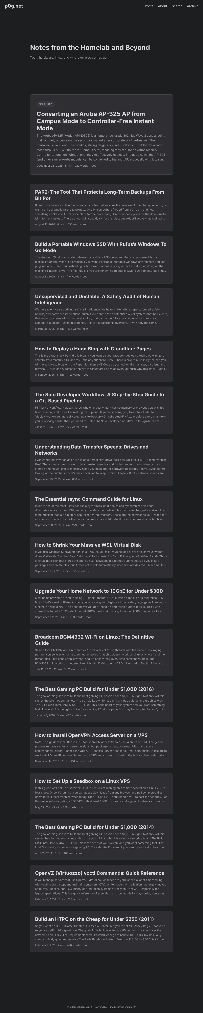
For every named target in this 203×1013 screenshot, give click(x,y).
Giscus (120, 1006)
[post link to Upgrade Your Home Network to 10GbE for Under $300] (101, 603)
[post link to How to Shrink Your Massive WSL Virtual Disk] (101, 557)
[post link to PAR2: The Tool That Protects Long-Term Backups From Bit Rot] (101, 207)
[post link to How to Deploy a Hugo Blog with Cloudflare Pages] (101, 361)
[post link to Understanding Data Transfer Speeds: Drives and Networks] (101, 462)
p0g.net (14, 6)
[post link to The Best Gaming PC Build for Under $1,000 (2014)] (101, 839)
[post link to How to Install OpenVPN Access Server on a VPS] (101, 747)
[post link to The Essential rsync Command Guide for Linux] (101, 511)
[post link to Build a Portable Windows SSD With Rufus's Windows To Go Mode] (101, 259)
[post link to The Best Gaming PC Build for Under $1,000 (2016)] (101, 701)
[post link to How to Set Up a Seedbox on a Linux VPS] (101, 793)
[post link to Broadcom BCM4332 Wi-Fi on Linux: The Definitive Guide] (101, 652)
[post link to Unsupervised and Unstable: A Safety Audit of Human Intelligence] (101, 312)
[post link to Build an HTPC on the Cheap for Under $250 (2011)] (101, 931)
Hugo (111, 1006)
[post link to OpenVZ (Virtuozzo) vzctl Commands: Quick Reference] (101, 885)
